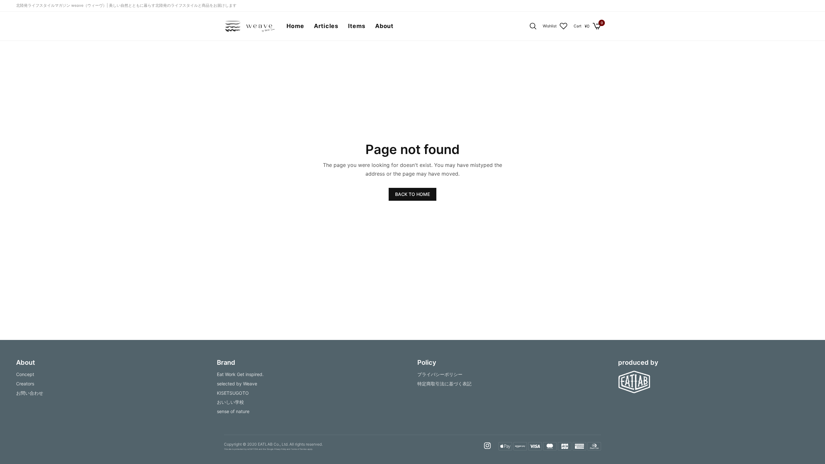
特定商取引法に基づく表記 (444, 383)
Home (295, 26)
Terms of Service (299, 449)
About (384, 26)
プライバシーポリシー (439, 374)
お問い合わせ (29, 393)
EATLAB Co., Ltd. (273, 444)
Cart (577, 26)
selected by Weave (237, 383)
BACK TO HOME (412, 194)
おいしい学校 (230, 402)
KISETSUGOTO (233, 393)
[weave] (249, 26)
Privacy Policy (280, 449)
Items (356, 26)
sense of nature (233, 411)
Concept (25, 374)
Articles (326, 26)
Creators (25, 383)
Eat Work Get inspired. (240, 374)
